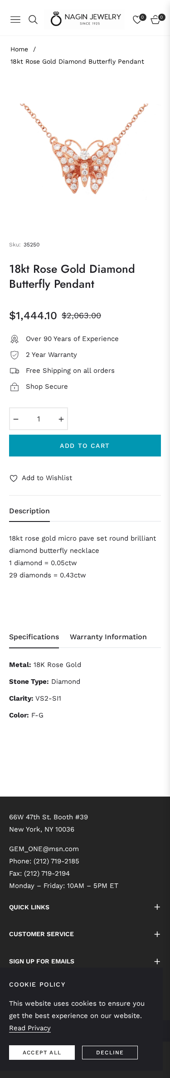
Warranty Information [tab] (108, 636)
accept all (42, 1052)
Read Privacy (30, 1028)
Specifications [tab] (34, 636)
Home (19, 49)
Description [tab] (29, 510)
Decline (110, 1052)
